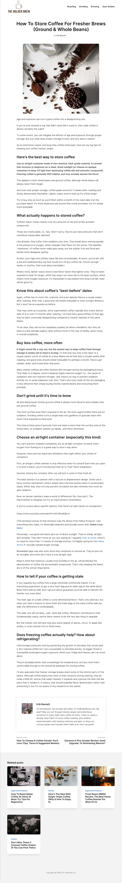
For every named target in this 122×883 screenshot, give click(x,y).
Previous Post (38, 740)
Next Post (84, 740)
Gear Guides (108, 6)
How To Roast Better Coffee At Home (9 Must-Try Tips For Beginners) (22, 798)
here (19, 528)
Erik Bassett (61, 35)
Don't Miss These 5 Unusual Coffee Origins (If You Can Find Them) (23, 845)
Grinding (83, 6)
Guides (51, 791)
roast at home (89, 537)
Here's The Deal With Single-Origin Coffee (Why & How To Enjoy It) (59, 798)
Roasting (71, 6)
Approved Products (19, 791)
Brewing (95, 6)
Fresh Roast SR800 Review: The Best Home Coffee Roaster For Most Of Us (98, 798)
